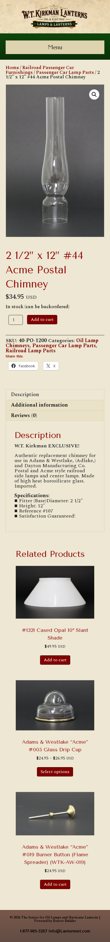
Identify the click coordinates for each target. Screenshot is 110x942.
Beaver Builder (64, 921)
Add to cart (42, 319)
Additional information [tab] (39, 405)
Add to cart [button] (55, 659)
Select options (55, 771)
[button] (94, 94)
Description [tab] (25, 394)
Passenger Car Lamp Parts (65, 72)
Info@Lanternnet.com (69, 931)
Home (12, 67)
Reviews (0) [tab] (24, 415)
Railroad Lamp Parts (31, 351)
